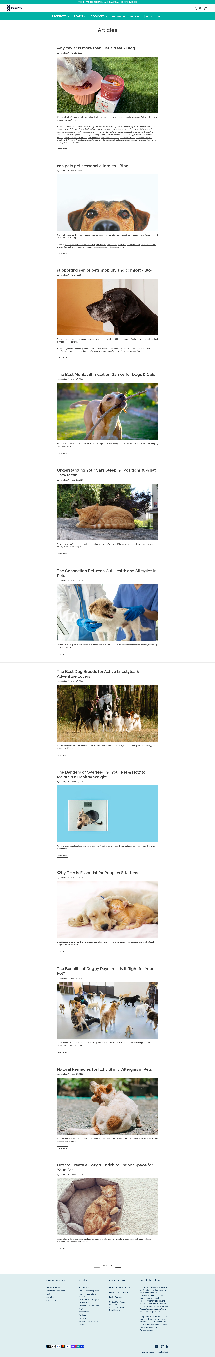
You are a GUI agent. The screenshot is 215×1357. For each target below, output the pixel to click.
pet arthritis (118, 351)
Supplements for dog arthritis (93, 140)
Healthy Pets (112, 244)
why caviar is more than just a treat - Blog (96, 47)
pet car (127, 351)
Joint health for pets (78, 131)
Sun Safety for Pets (127, 137)
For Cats (82, 1318)
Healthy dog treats (131, 126)
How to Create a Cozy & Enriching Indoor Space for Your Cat (105, 1167)
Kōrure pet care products (122, 131)
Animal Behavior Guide (74, 244)
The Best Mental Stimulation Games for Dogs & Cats (106, 374)
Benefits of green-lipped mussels (88, 348)
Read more (62, 149)
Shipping (50, 1297)
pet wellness (88, 247)
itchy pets (122, 244)
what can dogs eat (138, 140)
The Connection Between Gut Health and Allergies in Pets (107, 573)
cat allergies (89, 244)
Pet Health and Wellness (111, 134)
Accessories (84, 1311)
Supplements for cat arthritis (68, 140)
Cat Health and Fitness (74, 126)
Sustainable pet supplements (118, 140)
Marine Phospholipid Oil (89, 1290)
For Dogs (82, 1315)
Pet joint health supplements (75, 137)
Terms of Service (53, 1287)
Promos (82, 1324)
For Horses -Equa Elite (88, 1321)
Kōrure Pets (138, 131)
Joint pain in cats (94, 131)
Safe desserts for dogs (110, 137)
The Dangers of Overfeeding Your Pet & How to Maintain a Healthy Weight (101, 774)
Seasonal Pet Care (117, 247)
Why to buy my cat (71, 142)
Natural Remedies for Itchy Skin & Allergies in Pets (104, 1069)
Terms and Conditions (55, 1290)
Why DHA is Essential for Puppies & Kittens (97, 872)
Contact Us (51, 1300)
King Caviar (106, 131)
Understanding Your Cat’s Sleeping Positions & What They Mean (106, 472)
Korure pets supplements (74, 134)
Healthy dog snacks (114, 126)
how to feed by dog (87, 129)
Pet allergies (77, 247)
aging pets (69, 348)
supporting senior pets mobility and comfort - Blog (105, 270)
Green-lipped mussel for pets (114, 348)
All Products (84, 1287)
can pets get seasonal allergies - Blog (92, 165)
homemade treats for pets (67, 129)
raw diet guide (94, 137)
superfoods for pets (144, 137)
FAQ (48, 1294)
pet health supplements (131, 134)
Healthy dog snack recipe (94, 126)
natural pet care (133, 244)
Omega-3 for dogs (92, 134)
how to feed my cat (103, 129)
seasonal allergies (102, 247)
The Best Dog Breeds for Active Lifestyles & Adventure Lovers (98, 673)
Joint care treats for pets (138, 129)
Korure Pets (150, 1352)
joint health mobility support (101, 351)
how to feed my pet (119, 129)
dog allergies (101, 244)
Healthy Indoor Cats (147, 126)
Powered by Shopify (162, 1352)
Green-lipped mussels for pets (76, 351)
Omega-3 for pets (64, 247)
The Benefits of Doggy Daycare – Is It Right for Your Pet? (105, 970)
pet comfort (135, 351)
